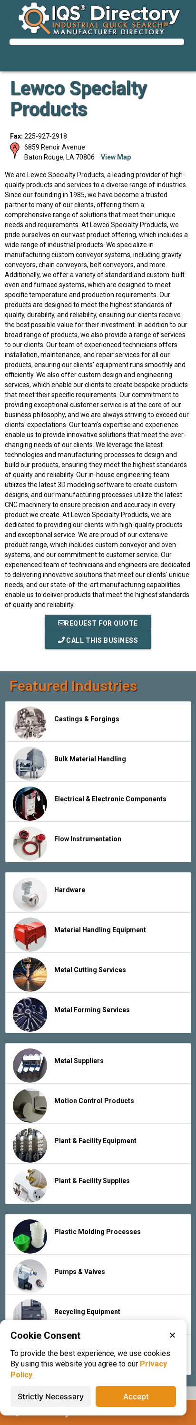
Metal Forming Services (92, 1010)
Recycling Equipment (87, 1311)
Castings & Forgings (86, 719)
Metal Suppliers (79, 1061)
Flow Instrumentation (87, 839)
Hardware (69, 890)
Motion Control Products (94, 1101)
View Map (116, 157)
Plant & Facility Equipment (95, 1141)
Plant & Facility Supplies (92, 1181)
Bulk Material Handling (90, 759)
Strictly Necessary (51, 1396)
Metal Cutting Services (90, 970)
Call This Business (101, 640)
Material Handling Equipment (100, 930)
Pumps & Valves (79, 1272)
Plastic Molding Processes (97, 1232)
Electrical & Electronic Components (110, 799)
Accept (136, 1396)
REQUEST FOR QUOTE (101, 623)
